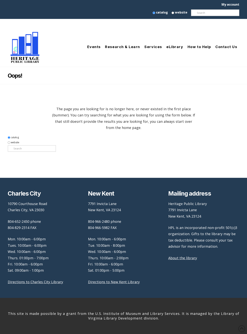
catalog (161, 12)
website (180, 12)
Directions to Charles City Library (35, 282)
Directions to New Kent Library (114, 282)
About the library (182, 258)
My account (230, 4)
